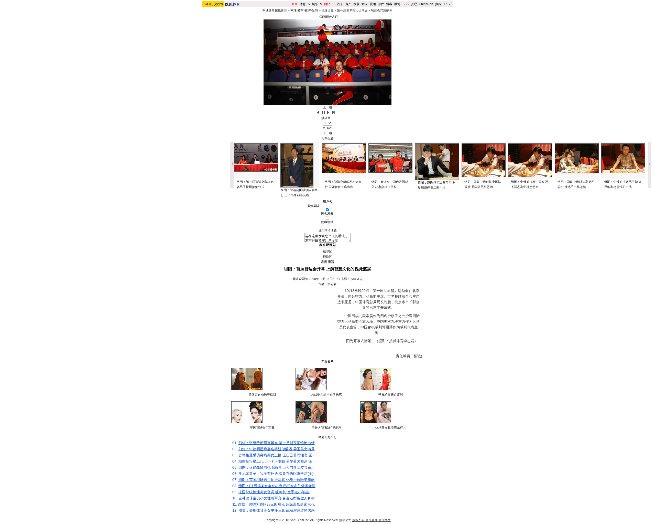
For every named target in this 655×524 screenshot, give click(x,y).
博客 (389, 4)
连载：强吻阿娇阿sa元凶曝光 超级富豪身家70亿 (276, 504)
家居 (356, 4)
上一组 (327, 107)
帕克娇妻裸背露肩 (390, 394)
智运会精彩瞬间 (381, 10)
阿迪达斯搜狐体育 (275, 10)
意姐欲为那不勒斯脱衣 (326, 394)
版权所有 (358, 520)
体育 (303, 4)
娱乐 (315, 4)
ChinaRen (426, 4)
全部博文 (384, 520)
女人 (365, 4)
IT (333, 4)
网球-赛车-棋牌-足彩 (304, 10)
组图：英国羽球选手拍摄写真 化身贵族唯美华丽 (276, 480)
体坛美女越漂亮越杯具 (390, 427)
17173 (447, 4)
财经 (327, 4)
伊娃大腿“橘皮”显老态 (326, 427)
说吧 (414, 4)
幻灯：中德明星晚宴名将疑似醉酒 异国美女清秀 (276, 449)
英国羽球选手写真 (262, 427)
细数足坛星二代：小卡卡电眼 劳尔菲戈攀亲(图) (276, 461)
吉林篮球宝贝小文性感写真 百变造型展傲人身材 (276, 498)
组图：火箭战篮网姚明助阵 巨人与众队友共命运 (276, 467)
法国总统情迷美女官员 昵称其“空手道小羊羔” (274, 492)
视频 (373, 4)
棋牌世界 (327, 10)
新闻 (294, 4)
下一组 (327, 133)
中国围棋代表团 (327, 17)
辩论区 (327, 256)
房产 (348, 4)
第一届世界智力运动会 (352, 10)
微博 (397, 4)
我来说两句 (300, 279)
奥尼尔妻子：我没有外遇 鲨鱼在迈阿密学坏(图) (276, 473)
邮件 (381, 4)
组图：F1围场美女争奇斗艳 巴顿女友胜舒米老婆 (276, 486)
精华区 (327, 251)
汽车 (340, 4)
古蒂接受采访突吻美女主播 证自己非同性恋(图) (276, 455)
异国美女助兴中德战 (262, 394)
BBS (405, 4)
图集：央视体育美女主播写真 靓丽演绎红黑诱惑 (276, 510)
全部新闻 (371, 520)
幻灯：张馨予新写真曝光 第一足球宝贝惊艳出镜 (276, 443)
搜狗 (438, 4)
